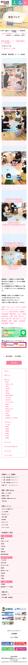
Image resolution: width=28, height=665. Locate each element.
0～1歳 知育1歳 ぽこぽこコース (10, 477)
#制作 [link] (24, 314)
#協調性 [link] (22, 311)
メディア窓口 (14, 637)
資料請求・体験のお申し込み (9, 498)
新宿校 (7, 404)
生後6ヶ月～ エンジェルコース (9, 485)
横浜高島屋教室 (4, 554)
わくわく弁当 (7, 450)
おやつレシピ (7, 442)
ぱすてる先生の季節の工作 (11, 446)
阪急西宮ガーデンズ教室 (11, 417)
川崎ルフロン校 (9, 384)
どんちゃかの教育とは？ (7, 509)
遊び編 (7, 435)
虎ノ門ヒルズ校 (9, 402)
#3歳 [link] (11, 316)
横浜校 (7, 381)
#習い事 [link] (20, 316)
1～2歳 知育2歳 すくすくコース (10, 479)
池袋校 (7, 406)
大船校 (7, 390)
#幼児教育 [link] (22, 321)
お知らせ (6, 370)
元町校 (13, 48)
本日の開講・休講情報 (20, 4)
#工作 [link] (19, 314)
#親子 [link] (10, 321)
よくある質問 (5, 511)
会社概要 (14, 633)
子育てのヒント (8, 422)
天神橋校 (7, 415)
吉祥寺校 (7, 411)
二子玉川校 (8, 397)
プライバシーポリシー (14, 630)
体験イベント (7, 375)
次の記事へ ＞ (20, 356)
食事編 (7, 437)
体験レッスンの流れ (6, 493)
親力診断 (4, 519)
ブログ (16, 33)
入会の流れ (4, 501)
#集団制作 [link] (12, 314)
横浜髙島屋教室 (9, 395)
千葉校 (7, 413)
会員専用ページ (14, 4)
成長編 (7, 431)
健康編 (7, 428)
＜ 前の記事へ (8, 356)
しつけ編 (7, 424)
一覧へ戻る (14, 362)
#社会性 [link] (15, 311)
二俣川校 (7, 388)
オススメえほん (8, 455)
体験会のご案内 (5, 495)
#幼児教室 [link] (5, 323)
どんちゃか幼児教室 (7, 33)
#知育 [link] (3, 307)
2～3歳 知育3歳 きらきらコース (10, 482)
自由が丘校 (8, 399)
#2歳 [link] (15, 316)
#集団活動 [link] (5, 314)
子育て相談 (4, 516)
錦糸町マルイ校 (9, 408)
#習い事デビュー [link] (18, 318)
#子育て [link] (11, 323)
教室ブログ (7, 48)
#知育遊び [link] (5, 316)
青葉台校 (7, 393)
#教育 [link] (15, 321)
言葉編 (7, 433)
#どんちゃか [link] (10, 307)
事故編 (7, 426)
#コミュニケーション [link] (12, 309)
